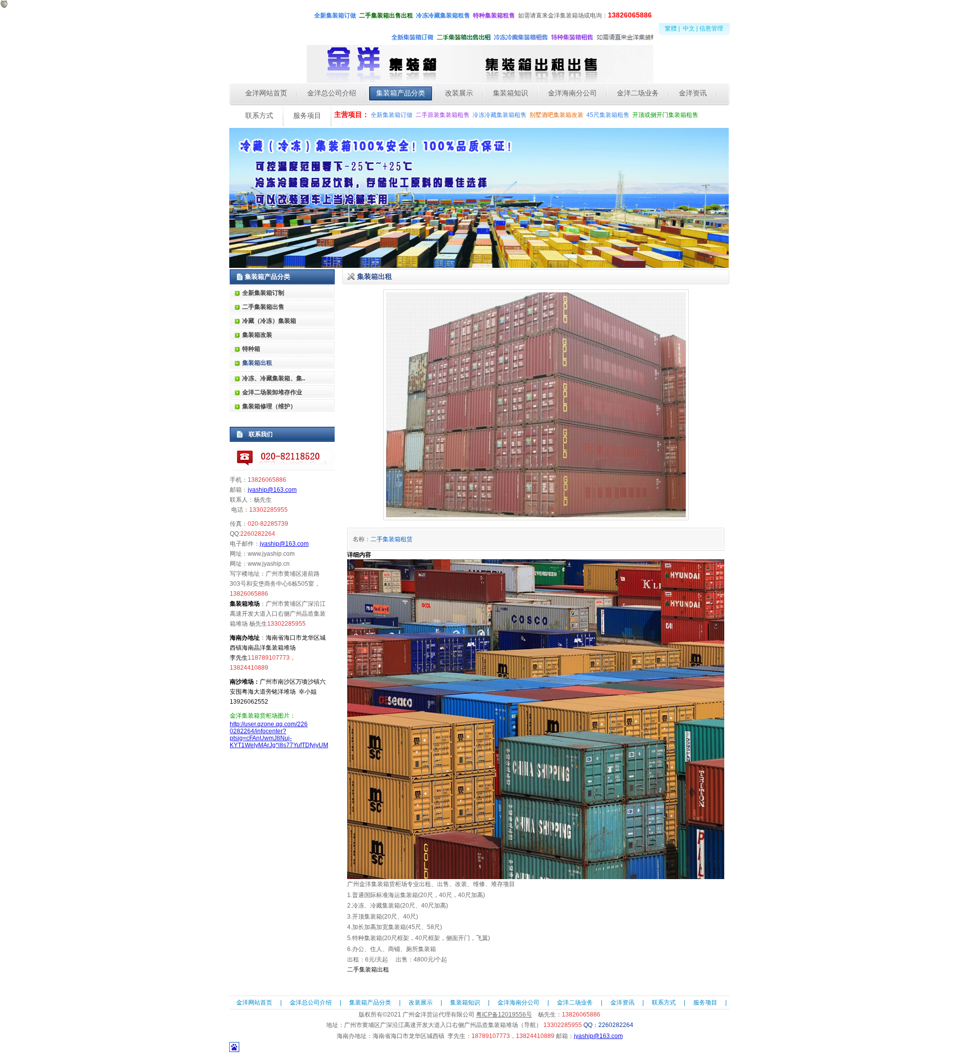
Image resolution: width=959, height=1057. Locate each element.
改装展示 (421, 1002)
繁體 (671, 28)
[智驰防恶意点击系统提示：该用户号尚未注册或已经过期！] (4, 5)
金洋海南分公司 (518, 1002)
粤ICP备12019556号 (504, 1014)
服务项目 (705, 1002)
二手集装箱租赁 (392, 539)
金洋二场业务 (575, 1002)
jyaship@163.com (272, 489)
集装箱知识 (465, 1002)
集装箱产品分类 (370, 1002)
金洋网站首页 (254, 1002)
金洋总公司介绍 (311, 1002)
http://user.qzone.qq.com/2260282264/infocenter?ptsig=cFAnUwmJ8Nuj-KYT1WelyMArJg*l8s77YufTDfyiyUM (279, 735)
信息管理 (711, 28)
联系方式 (664, 1002)
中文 (689, 28)
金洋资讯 (622, 1002)
